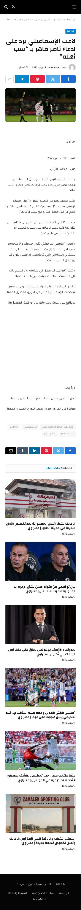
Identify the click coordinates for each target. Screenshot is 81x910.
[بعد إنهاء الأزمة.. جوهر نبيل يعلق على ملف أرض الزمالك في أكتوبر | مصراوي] (40, 624)
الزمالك (14, 427)
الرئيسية (71, 20)
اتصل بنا (38, 899)
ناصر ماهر (49, 434)
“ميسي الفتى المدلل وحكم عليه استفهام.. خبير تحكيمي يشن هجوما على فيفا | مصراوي (41, 715)
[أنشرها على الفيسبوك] (68, 79)
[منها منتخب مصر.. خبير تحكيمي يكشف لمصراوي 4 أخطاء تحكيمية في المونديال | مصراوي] (40, 750)
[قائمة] (74, 7)
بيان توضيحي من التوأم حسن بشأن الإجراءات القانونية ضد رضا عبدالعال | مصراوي (45, 589)
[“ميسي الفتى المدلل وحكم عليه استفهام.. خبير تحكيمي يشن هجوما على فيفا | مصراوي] (40, 687)
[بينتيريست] (37, 79)
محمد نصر (67, 434)
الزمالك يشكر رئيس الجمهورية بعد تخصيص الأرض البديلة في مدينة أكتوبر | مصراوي (41, 526)
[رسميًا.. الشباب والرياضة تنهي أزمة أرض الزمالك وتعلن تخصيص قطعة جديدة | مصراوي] (40, 813)
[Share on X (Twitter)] (53, 79)
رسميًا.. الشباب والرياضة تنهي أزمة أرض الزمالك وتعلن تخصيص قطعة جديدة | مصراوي (42, 841)
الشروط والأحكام (17, 893)
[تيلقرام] (22, 79)
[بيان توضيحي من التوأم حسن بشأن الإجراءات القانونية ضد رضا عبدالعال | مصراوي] (40, 561)
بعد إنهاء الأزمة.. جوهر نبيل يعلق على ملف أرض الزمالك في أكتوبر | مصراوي (42, 652)
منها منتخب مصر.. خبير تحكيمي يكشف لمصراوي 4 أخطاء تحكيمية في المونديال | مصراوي (41, 778)
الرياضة (70, 31)
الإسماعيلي (30, 427)
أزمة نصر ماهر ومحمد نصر (57, 427)
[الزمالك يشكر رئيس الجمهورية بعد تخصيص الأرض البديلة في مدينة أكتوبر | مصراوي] (40, 498)
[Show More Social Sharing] (9, 79)
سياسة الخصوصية (43, 893)
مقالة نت (53, 68)
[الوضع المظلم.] (13, 7)
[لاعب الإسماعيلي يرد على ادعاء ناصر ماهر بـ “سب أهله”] (40, 105)
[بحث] (6, 7)
